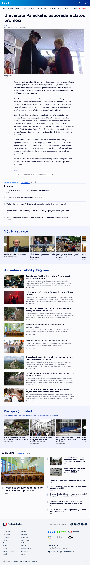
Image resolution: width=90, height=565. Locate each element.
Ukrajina (17, 8)
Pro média (24, 531)
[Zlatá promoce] (44, 51)
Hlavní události (8, 8)
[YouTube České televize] (78, 524)
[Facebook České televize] (75, 524)
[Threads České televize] (85, 524)
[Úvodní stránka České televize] (12, 524)
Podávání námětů (26, 548)
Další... (67, 8)
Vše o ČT (5, 554)
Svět (37, 8)
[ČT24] (5, 3)
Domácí (31, 8)
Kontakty (24, 554)
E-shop (5, 548)
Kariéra (23, 546)
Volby (24, 8)
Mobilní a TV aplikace (9, 551)
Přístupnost (35, 561)
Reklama (24, 534)
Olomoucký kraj (42, 174)
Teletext (5, 540)
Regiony (43, 8)
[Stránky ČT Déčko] (51, 537)
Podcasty (5, 543)
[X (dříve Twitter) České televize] (82, 524)
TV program (6, 531)
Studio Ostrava (25, 540)
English (16, 561)
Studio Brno (24, 537)
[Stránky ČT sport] (61, 531)
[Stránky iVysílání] (73, 531)
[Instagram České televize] (71, 524)
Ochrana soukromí (25, 561)
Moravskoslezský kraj (29, 174)
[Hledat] (79, 3)
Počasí (60, 8)
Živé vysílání (6, 534)
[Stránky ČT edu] (71, 537)
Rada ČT (23, 543)
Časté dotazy (25, 551)
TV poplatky (6, 537)
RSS (86, 561)
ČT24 (5, 25)
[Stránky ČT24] (51, 531)
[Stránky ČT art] (60, 537)
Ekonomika (52, 8)
